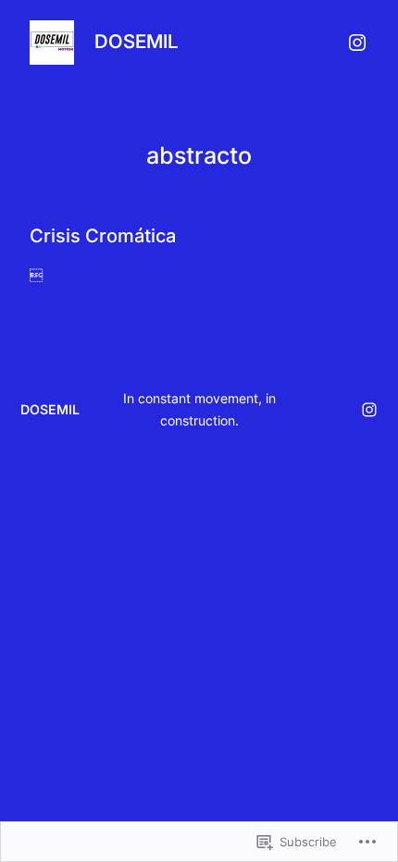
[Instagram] (357, 42)
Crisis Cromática (103, 236)
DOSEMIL (136, 41)
